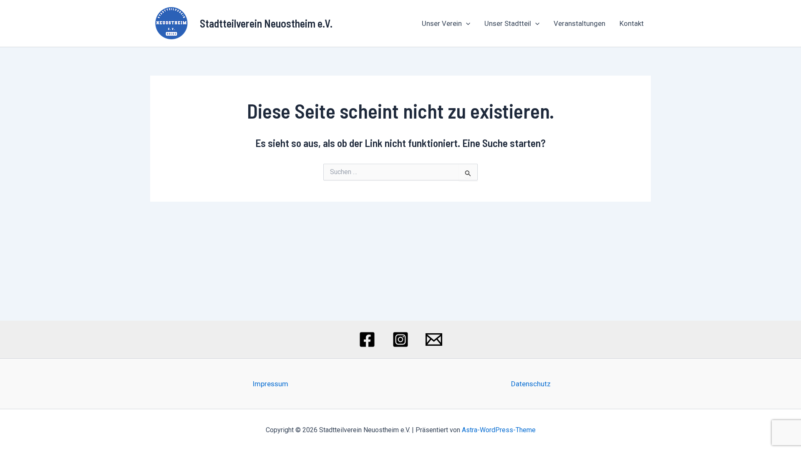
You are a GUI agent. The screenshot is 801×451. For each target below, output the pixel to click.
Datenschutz (531, 384)
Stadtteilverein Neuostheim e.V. (266, 23)
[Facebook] (367, 339)
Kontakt (632, 23)
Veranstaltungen (579, 23)
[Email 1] (434, 339)
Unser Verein (442, 23)
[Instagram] (400, 339)
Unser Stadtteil (507, 23)
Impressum (270, 384)
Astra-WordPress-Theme (499, 430)
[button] (466, 23)
